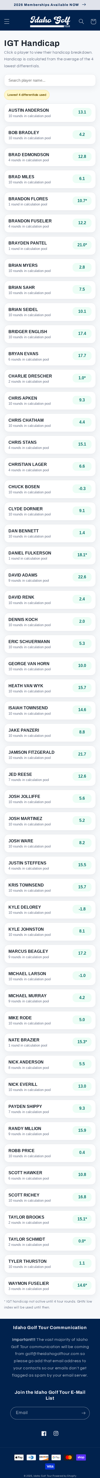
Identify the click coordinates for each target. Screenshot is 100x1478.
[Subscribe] (83, 1413)
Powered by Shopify (64, 1476)
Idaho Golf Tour (43, 1476)
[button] (7, 21)
